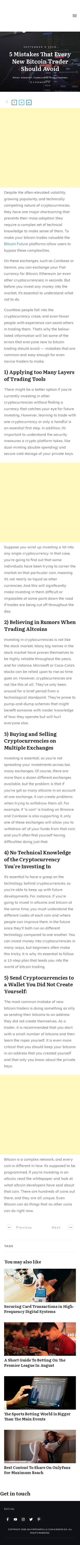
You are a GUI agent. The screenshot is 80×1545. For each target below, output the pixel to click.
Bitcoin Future (16, 243)
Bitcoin (16, 77)
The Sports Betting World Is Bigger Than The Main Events (40, 1401)
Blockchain (26, 77)
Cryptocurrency (40, 77)
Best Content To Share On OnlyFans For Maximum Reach (40, 1454)
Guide (52, 77)
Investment (61, 77)
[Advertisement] (40, 148)
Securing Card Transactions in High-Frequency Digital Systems (40, 1293)
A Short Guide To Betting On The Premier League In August (40, 1347)
